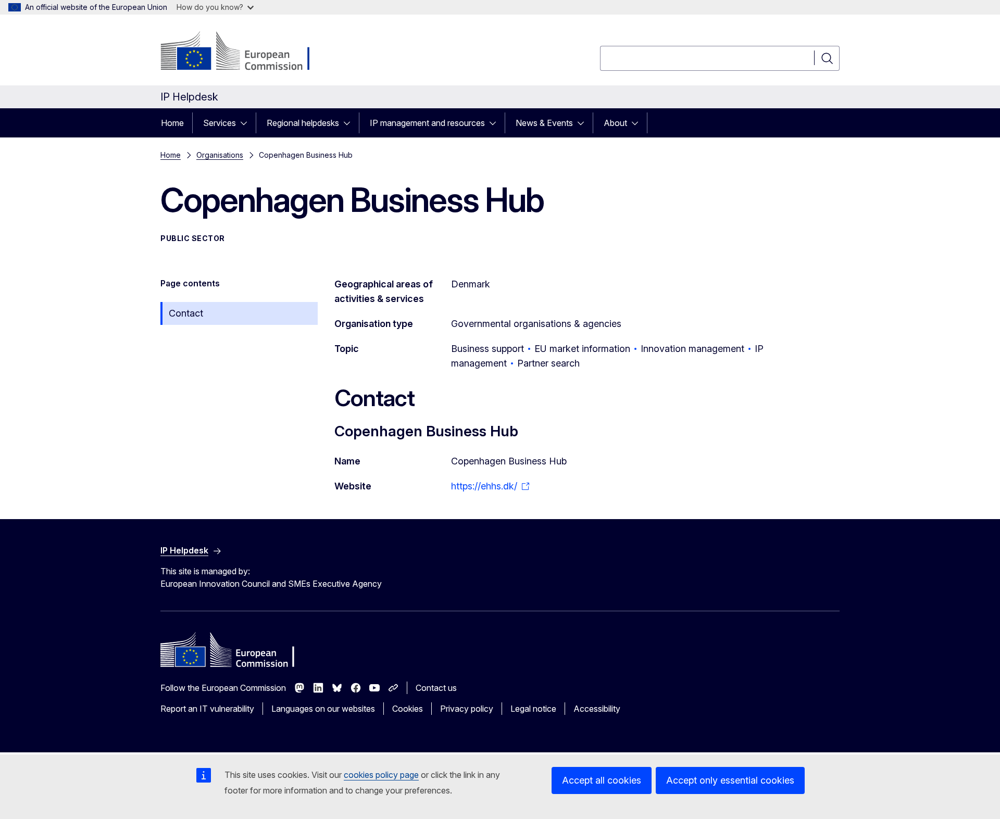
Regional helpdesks (303, 123)
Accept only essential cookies (730, 780)
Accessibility (596, 708)
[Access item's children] (247, 122)
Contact (186, 313)
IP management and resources (427, 123)
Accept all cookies (601, 780)
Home (172, 123)
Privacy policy (466, 708)
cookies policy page (381, 775)
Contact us (436, 688)
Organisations (219, 154)
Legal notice (533, 708)
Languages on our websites (323, 708)
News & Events (544, 123)
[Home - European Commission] (244, 52)
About (615, 123)
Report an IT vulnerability (207, 708)
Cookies (407, 708)
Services (219, 123)
